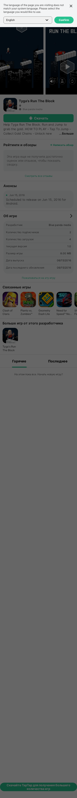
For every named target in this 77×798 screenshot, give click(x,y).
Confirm (64, 20)
